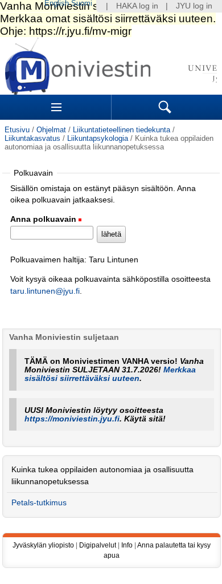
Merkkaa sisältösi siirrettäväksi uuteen (110, 374)
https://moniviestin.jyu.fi (72, 419)
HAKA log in (137, 6)
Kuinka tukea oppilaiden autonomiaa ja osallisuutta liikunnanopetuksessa (102, 475)
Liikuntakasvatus (32, 138)
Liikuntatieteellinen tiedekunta (121, 129)
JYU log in (194, 6)
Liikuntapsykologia (97, 138)
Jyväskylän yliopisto (43, 545)
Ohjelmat (51, 129)
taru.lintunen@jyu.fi (45, 291)
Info (127, 545)
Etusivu (17, 129)
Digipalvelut (97, 545)
